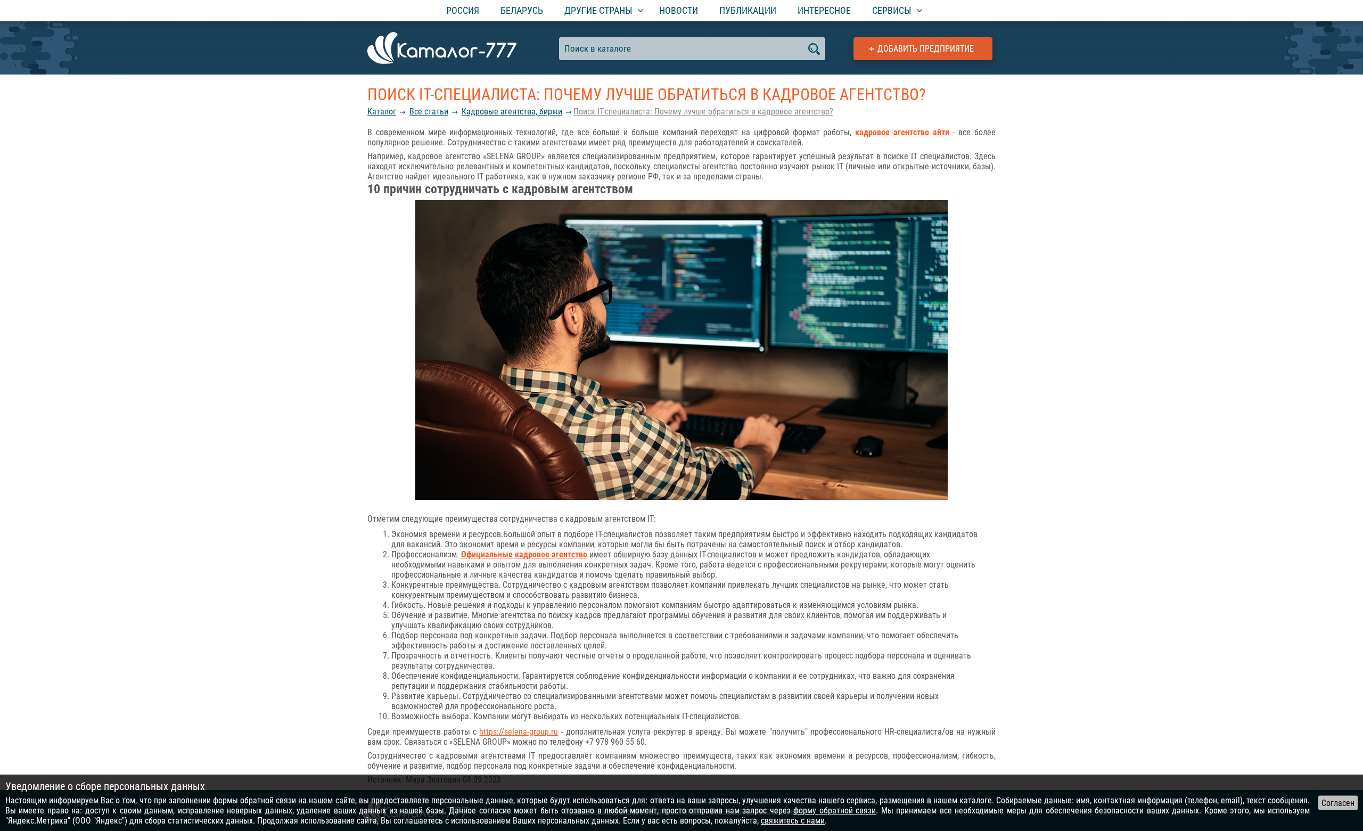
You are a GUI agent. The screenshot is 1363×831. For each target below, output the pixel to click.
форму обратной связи (834, 810)
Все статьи (428, 111)
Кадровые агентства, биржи (512, 111)
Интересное (824, 10)
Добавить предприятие (925, 49)
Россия (462, 10)
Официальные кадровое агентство (524, 554)
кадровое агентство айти (902, 132)
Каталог (381, 111)
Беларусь (521, 10)
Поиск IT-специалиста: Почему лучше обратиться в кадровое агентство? (703, 111)
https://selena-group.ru (518, 732)
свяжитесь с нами (793, 821)
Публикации (747, 10)
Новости (678, 10)
